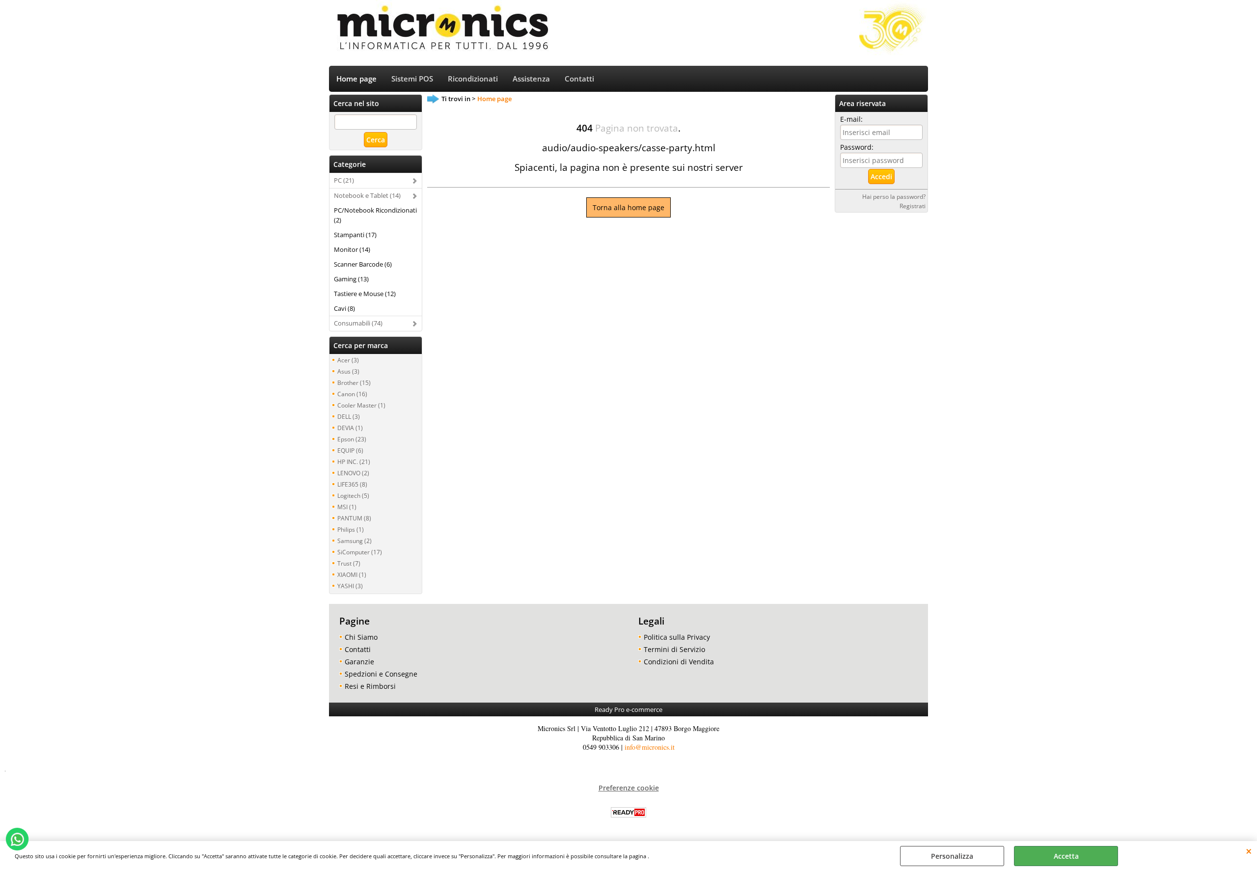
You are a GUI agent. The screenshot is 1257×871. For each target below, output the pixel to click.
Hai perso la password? (894, 196)
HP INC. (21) (353, 461)
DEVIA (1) (350, 428)
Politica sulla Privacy (677, 637)
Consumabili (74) (358, 323)
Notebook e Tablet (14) (367, 195)
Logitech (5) (353, 495)
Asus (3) (348, 371)
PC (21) (344, 180)
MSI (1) (346, 507)
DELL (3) (348, 416)
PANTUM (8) (354, 518)
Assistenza (531, 79)
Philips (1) (350, 529)
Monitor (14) (352, 249)
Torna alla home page (628, 207)
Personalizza (952, 856)
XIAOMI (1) (351, 574)
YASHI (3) (350, 586)
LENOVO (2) (353, 473)
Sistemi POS (412, 79)
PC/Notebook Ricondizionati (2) (375, 215)
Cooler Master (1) (361, 405)
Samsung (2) (354, 540)
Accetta (1066, 856)
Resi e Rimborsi (370, 686)
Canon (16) (352, 394)
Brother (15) (354, 382)
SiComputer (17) (359, 552)
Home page (356, 79)
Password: (857, 147)
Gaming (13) (351, 278)
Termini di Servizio (674, 649)
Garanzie (359, 661)
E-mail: (851, 119)
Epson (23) (351, 439)
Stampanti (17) (355, 234)
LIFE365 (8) (352, 484)
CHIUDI (1249, 851)
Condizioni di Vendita (679, 661)
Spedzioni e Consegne (381, 674)
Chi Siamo (361, 637)
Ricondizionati (473, 79)
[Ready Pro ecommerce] (628, 812)
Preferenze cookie (629, 787)
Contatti (579, 79)
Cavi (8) (344, 308)
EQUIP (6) (350, 450)
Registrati (913, 206)
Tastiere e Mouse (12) (365, 293)
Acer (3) (348, 360)
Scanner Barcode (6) (363, 264)
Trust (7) (348, 563)
